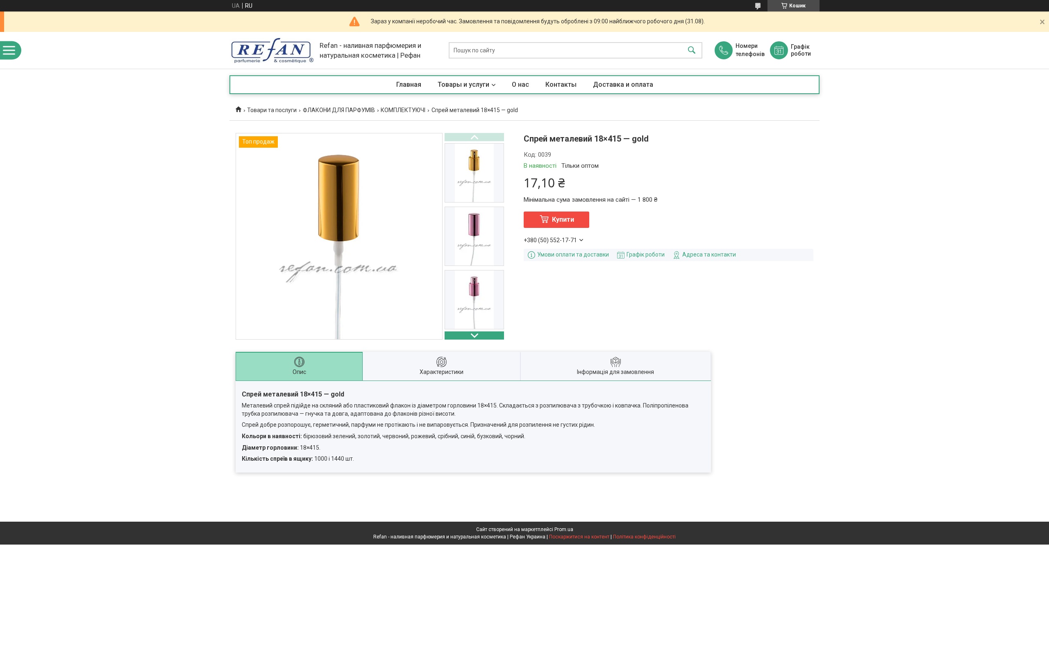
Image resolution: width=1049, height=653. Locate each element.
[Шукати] (692, 50)
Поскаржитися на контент (579, 537)
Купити (563, 219)
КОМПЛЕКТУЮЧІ (403, 110)
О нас (520, 84)
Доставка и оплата (623, 84)
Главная (408, 84)
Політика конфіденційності (644, 537)
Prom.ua (563, 529)
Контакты (561, 84)
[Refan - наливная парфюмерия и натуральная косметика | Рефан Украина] (272, 50)
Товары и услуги (463, 84)
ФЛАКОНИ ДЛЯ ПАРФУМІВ (339, 110)
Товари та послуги (272, 110)
